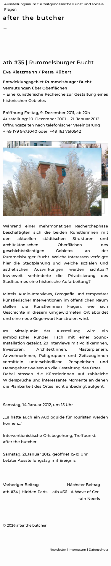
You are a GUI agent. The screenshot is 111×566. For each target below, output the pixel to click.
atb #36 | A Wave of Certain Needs (76, 491)
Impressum (77, 549)
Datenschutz (98, 549)
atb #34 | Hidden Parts (25, 488)
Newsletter (58, 549)
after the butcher (34, 18)
